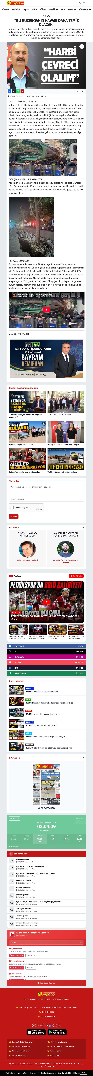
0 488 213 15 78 (48, 1012)
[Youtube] (46, 1025)
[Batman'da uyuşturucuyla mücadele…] (27, 459)
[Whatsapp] (55, 1025)
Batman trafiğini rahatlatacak (21, 444)
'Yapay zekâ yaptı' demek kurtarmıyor (63, 444)
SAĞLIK (34, 9)
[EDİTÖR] (65, 549)
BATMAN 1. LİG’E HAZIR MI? (65, 533)
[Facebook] (34, 1025)
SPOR (63, 9)
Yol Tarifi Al (31, 955)
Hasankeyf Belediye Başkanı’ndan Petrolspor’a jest (49, 703)
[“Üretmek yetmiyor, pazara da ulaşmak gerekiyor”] (27, 402)
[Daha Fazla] (22, 91)
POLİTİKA (16, 9)
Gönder (14, 516)
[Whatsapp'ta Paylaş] (18, 91)
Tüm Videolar (77, 576)
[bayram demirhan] (46, 358)
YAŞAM (26, 9)
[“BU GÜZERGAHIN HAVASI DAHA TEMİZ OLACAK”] (46, 65)
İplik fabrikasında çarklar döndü (42, 691)
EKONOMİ (72, 9)
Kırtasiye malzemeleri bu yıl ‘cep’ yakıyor (45, 736)
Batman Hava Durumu (59, 1042)
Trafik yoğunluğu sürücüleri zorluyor (63, 472)
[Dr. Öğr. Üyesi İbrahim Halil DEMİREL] (27, 549)
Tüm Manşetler (55, 1051)
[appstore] (36, 1032)
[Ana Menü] (84, 3)
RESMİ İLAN (53, 9)
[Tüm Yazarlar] (83, 527)
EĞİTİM (43, 9)
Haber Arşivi (55, 1055)
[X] (38, 1025)
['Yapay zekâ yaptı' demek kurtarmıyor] (66, 432)
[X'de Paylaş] (14, 91)
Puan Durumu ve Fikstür (20, 1051)
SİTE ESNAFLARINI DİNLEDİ (59, 415)
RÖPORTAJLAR (85, 9)
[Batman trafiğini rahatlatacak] (27, 432)
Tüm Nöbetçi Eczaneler (47, 983)
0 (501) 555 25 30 (17, 955)
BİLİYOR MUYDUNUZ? (74, 1064)
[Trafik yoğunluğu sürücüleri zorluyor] (66, 459)
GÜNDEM (5, 9)
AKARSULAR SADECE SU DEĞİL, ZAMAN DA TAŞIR (27, 534)
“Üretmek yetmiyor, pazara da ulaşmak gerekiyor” (49, 748)
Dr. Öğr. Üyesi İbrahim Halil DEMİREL (27, 561)
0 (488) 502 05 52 (17, 967)
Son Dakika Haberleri (19, 1055)
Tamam (83, 1072)
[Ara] (80, 3)
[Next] (51, 1025)
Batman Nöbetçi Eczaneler (22, 1042)
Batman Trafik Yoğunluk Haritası (62, 1046)
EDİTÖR (66, 560)
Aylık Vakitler (15, 846)
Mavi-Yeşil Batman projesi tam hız (42, 714)
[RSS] (59, 1025)
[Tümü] (83, 681)
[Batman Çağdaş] (15, 3)
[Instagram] (42, 1025)
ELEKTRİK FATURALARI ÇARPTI (41, 725)
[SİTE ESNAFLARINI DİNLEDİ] (66, 402)
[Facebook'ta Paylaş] (9, 91)
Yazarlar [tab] (14, 527)
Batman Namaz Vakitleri (21, 1046)
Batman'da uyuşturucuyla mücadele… (24, 472)
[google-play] (57, 1032)
